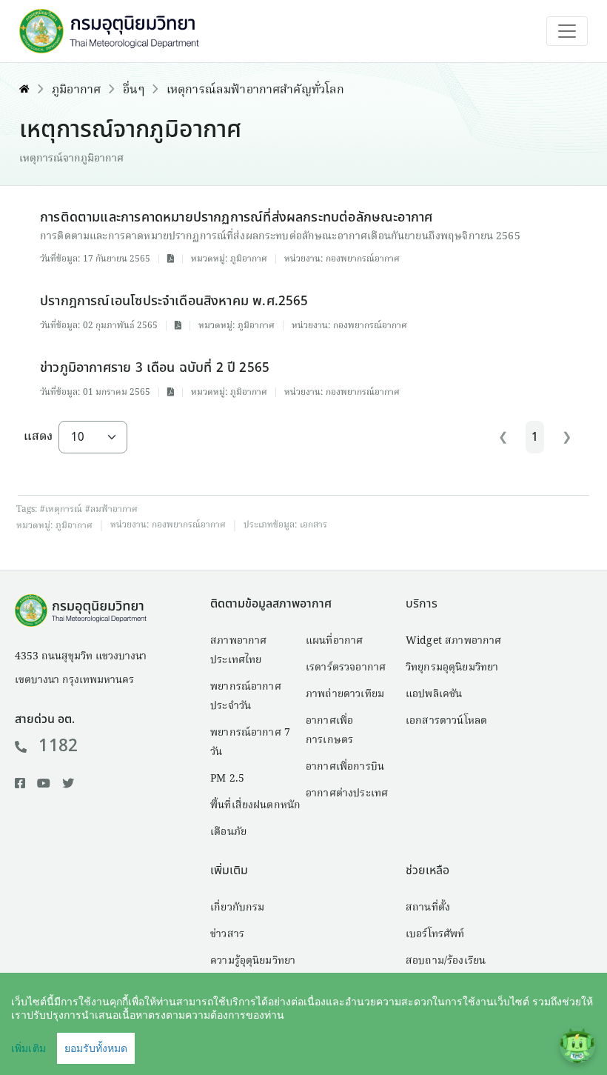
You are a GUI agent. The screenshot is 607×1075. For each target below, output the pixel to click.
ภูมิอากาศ (76, 90)
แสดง (38, 437)
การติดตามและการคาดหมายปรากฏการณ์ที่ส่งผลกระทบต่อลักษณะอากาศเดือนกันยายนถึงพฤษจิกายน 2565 (280, 236)
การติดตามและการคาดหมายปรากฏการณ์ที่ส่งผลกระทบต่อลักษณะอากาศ (236, 217)
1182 (58, 746)
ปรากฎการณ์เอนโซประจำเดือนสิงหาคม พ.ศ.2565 (174, 301)
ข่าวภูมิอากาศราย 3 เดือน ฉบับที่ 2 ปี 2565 (154, 368)
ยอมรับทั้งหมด (95, 1048)
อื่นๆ (133, 90)
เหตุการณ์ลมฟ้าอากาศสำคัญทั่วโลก (256, 90)
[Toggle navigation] (567, 31)
